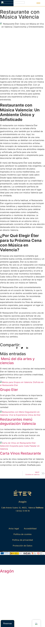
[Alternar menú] (38, 3)
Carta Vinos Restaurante (20, 453)
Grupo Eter (9, 390)
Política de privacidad (22, 540)
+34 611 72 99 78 (23, 511)
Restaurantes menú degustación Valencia (18, 421)
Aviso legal (14, 528)
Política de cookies (23, 534)
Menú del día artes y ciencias (17, 361)
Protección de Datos (22, 545)
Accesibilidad (30, 528)
